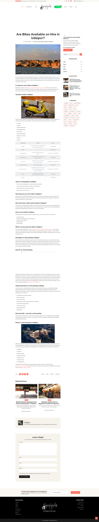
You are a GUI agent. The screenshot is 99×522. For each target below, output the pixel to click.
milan (77, 115)
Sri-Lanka (18, 509)
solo (36, 41)
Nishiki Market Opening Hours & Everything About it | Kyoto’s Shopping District (26, 402)
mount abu (72, 117)
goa (75, 107)
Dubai (64, 69)
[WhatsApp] (27, 374)
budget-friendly (77, 103)
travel (39, 41)
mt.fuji (78, 117)
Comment (21, 442)
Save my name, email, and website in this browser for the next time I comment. (35, 473)
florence (70, 107)
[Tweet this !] (22, 374)
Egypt (65, 107)
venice (75, 123)
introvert (78, 111)
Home (22, 6)
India (64, 61)
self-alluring (76, 119)
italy (65, 113)
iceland (65, 109)
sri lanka (70, 121)
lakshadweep (66, 115)
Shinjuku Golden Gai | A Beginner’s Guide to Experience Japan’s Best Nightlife (49, 402)
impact (70, 109)
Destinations (29, 6)
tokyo (75, 121)
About (65, 6)
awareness (66, 103)
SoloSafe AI (57, 6)
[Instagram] (25, 374)
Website (20, 468)
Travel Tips (80, 507)
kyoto (79, 113)
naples (65, 119)
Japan (64, 64)
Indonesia (18, 514)
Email (20, 462)
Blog (36, 6)
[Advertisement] (49, 19)
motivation (66, 117)
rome (70, 119)
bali (71, 103)
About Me (81, 502)
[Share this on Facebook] (20, 374)
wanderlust (50, 41)
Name (20, 457)
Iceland (65, 71)
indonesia (66, 111)
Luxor (72, 115)
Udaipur (42, 41)
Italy (64, 66)
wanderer (46, 41)
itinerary (70, 113)
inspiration (72, 111)
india (34, 41)
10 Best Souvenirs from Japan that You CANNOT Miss (74, 94)
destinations (71, 105)
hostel (32, 244)
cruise (65, 105)
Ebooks (70, 6)
